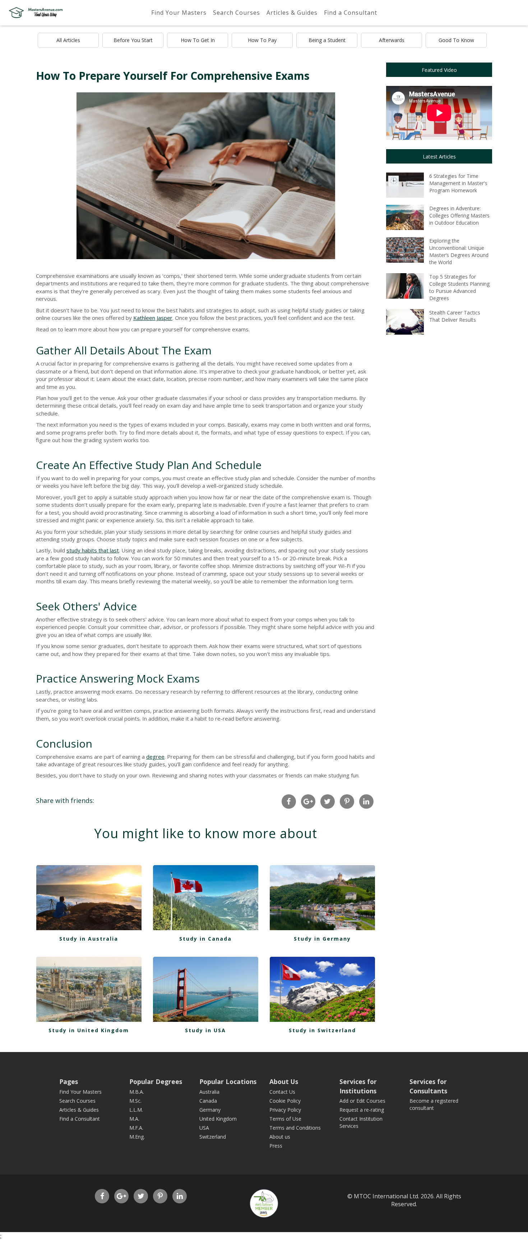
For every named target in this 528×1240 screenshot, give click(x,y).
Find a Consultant (350, 13)
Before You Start (133, 40)
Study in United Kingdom (88, 1030)
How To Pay (262, 40)
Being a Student (327, 40)
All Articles (68, 40)
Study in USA (205, 1030)
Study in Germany (322, 938)
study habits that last (92, 550)
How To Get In (198, 40)
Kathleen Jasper (152, 317)
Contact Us (282, 1091)
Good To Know (456, 40)
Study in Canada (205, 938)
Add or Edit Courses (362, 1100)
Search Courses (236, 13)
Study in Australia (88, 938)
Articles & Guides (292, 13)
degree (155, 756)
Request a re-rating (361, 1109)
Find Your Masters (179, 13)
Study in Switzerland (322, 1030)
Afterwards (391, 40)
